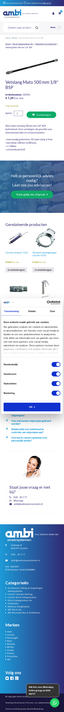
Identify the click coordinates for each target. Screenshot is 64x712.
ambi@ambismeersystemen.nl (28, 504)
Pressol (10, 653)
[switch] (56, 373)
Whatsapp (18, 500)
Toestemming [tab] (11, 311)
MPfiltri (10, 647)
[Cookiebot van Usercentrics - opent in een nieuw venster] (46, 303)
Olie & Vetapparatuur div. (22, 44)
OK (31, 407)
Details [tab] (32, 311)
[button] (31, 422)
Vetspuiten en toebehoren (46, 44)
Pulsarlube (12, 656)
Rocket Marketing (35, 709)
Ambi (9, 631)
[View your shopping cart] (59, 13)
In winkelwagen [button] (16, 269)
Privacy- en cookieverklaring (40, 703)
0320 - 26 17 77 (47, 3)
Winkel (14, 38)
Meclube (11, 644)
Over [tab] (52, 311)
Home (7, 38)
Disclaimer (20, 703)
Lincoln (10, 634)
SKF (9, 659)
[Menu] (56, 27)
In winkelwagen (43, 115)
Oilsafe (10, 650)
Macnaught (12, 638)
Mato (9, 641)
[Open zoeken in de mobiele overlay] (21, 27)
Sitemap (9, 703)
